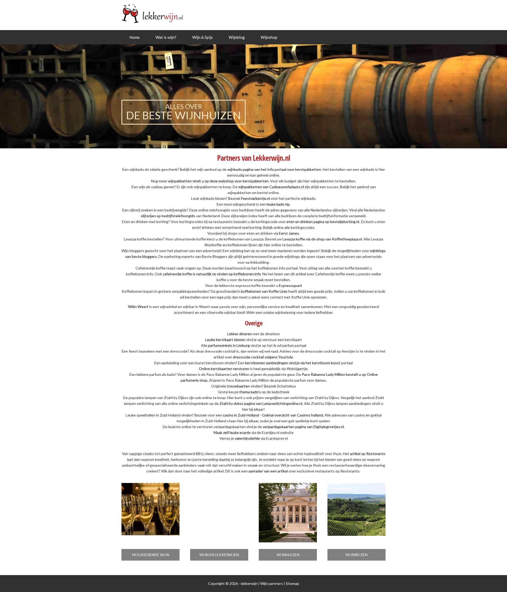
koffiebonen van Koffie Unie (264, 291)
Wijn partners (271, 583)
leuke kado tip (278, 204)
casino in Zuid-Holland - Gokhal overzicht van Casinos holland (273, 415)
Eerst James (289, 233)
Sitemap (292, 583)
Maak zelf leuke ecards (232, 432)
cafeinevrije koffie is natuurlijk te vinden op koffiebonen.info (212, 274)
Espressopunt (290, 285)
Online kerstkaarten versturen (224, 368)
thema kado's (250, 392)
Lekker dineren (239, 333)
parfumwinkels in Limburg (229, 345)
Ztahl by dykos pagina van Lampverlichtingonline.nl (260, 403)
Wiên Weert (138, 306)
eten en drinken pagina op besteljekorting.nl (323, 221)
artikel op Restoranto (367, 453)
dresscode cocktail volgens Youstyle (263, 357)
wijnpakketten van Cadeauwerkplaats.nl (271, 186)
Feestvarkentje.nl (255, 198)
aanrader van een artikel (268, 471)
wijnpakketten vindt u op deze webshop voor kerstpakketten (218, 181)
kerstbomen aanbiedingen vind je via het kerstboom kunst (292, 363)
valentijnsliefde (247, 438)
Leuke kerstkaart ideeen (225, 339)
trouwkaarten (238, 386)
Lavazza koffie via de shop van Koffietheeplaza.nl (322, 239)
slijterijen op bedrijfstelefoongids (168, 216)
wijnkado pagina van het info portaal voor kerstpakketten (274, 169)
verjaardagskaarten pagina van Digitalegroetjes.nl (303, 426)
